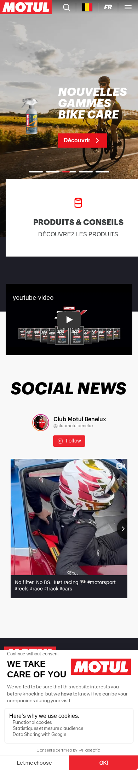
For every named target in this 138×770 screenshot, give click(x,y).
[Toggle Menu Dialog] (128, 7)
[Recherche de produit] (66, 7)
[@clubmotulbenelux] (41, 423)
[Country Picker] (87, 7)
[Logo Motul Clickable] (26, 7)
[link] (69, 117)
